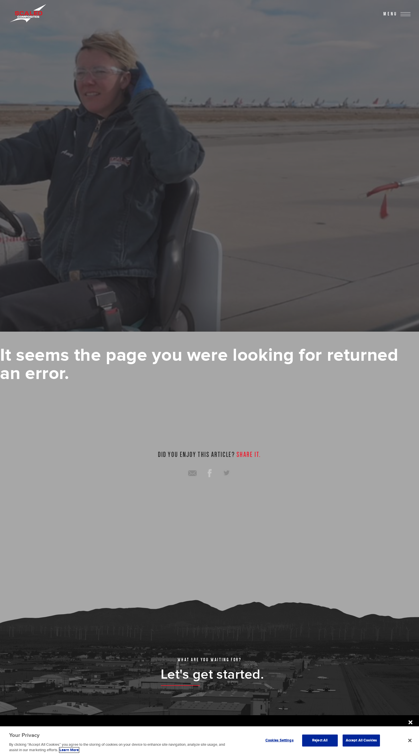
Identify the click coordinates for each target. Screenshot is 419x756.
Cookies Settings (279, 740)
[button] (410, 722)
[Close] (410, 740)
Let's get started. (212, 674)
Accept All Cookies (361, 740)
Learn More (69, 750)
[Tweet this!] (226, 473)
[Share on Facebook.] (209, 473)
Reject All (320, 740)
